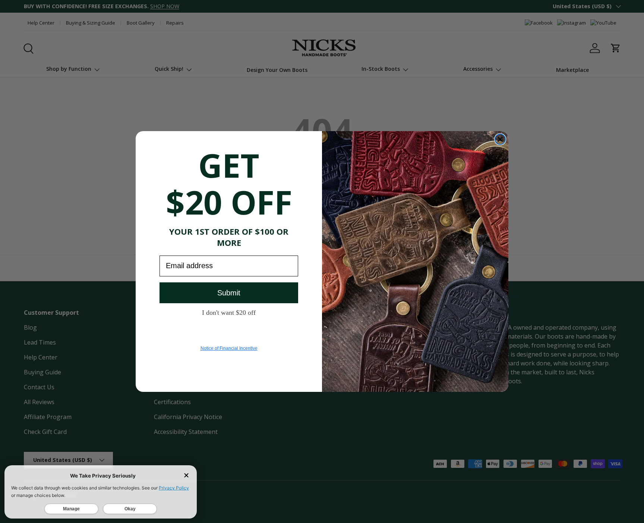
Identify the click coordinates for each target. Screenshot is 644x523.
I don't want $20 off (229, 312)
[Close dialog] (500, 139)
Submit (228, 293)
